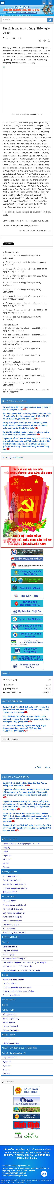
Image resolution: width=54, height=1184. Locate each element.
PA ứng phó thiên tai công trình (15, 958)
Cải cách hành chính (11, 1043)
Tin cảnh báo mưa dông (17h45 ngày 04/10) (23, 255)
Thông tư (6, 1069)
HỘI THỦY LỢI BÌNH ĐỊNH (12, 701)
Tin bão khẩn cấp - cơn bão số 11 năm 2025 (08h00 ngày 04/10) (24, 336)
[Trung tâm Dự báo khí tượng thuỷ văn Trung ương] (27, 572)
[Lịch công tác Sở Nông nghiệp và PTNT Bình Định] (27, 1135)
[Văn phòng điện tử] (27, 1101)
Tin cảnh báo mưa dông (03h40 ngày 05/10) (23, 289)
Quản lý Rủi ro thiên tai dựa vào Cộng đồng (19, 1047)
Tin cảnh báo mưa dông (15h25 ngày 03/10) (22, 382)
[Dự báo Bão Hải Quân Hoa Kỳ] (27, 603)
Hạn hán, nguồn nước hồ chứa (15, 888)
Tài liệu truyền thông (11, 1018)
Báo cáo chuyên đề (10, 1026)
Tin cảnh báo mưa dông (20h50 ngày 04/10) (23, 282)
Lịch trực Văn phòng (11, 924)
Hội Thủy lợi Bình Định (11, 937)
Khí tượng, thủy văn (10, 876)
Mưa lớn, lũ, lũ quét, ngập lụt (14, 884)
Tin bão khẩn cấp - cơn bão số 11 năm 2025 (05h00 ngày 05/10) (25, 297)
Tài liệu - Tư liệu (8, 1010)
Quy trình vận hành (10, 950)
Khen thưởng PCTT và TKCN (14, 932)
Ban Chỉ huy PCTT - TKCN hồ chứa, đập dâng (21, 970)
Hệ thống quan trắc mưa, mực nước (17, 987)
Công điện (7, 847)
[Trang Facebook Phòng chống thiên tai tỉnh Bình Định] (27, 565)
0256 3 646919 (16, 1170)
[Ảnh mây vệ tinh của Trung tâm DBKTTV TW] (27, 657)
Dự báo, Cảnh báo (9, 871)
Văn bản (6, 863)
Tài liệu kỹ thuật (9, 1022)
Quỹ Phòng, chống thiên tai (13, 913)
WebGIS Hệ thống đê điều (13, 979)
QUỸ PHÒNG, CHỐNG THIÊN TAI (15, 777)
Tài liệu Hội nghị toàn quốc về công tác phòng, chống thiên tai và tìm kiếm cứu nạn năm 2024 (26, 433)
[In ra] (44, 40)
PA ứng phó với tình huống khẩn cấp (17, 966)
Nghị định (6, 1065)
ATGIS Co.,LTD (25, 1182)
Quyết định (7, 855)
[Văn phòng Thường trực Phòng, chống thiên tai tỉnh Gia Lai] (27, 10)
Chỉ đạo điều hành (9, 839)
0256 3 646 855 (29, 1170)
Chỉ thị (5, 851)
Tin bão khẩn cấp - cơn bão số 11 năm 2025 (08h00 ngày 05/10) (25, 304)
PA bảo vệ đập (8, 954)
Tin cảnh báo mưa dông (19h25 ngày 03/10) (22, 369)
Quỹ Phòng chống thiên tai (12, 457)
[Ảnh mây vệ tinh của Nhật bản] (27, 665)
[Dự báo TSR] (27, 595)
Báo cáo (6, 867)
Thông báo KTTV (10, 892)
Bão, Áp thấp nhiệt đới (11, 880)
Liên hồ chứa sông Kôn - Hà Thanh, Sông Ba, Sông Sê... (25, 962)
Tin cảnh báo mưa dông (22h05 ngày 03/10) (22, 355)
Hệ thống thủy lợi (9, 983)
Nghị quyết (7, 1061)
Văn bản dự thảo (9, 999)
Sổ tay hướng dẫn (10, 1014)
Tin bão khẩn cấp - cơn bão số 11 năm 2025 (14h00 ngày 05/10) (25, 311)
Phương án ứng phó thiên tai (14, 905)
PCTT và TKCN (8, 896)
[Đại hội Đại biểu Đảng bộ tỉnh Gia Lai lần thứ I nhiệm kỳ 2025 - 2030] (27, 507)
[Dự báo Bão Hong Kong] (27, 650)
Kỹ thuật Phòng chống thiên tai (14, 401)
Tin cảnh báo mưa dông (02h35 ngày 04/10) (22, 348)
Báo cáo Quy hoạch (11, 1030)
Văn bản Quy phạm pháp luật (14, 1053)
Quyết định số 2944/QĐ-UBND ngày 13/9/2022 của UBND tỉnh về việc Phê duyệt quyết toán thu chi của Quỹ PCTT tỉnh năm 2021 (27, 828)
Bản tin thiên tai (9, 928)
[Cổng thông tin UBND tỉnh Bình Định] (27, 1116)
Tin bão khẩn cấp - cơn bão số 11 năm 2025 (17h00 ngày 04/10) (25, 277)
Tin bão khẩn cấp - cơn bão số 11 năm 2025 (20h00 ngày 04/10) (25, 270)
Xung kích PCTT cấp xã (12, 916)
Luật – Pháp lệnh (9, 1057)
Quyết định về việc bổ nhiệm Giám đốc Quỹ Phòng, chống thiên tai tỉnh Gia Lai (25, 784)
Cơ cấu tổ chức (9, 1039)
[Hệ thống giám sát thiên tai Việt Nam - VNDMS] (27, 558)
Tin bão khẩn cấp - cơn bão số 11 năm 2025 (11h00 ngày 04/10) (24, 329)
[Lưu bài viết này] (49, 40)
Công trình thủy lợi (10, 946)
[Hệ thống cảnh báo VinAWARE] (27, 580)
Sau (47, 767)
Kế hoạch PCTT (9, 901)
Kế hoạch (6, 859)
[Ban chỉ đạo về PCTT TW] (27, 552)
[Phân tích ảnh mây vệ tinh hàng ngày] (27, 634)
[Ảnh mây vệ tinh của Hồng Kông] (27, 627)
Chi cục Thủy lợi (8, 1034)
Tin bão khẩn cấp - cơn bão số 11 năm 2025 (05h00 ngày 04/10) (24, 342)
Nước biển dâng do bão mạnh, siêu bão (18, 991)
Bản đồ (5, 975)
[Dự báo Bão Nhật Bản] (27, 611)
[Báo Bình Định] (27, 1125)
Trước (38, 767)
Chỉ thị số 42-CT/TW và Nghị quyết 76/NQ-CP (21, 843)
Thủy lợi (5, 942)
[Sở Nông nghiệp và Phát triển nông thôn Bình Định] (27, 1109)
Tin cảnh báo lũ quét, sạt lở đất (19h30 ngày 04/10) (26, 262)
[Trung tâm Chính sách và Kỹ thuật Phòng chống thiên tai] (27, 642)
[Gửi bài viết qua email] (40, 40)
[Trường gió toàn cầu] (27, 587)
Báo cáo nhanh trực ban (12, 920)
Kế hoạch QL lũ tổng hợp (13, 909)
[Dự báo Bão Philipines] (27, 619)
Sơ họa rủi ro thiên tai (11, 995)
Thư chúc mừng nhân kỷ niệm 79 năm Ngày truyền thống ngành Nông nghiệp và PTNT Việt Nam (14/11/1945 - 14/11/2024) (24, 728)
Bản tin (5, 1004)
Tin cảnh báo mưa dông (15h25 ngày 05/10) (23, 316)
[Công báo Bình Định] (27, 1090)
